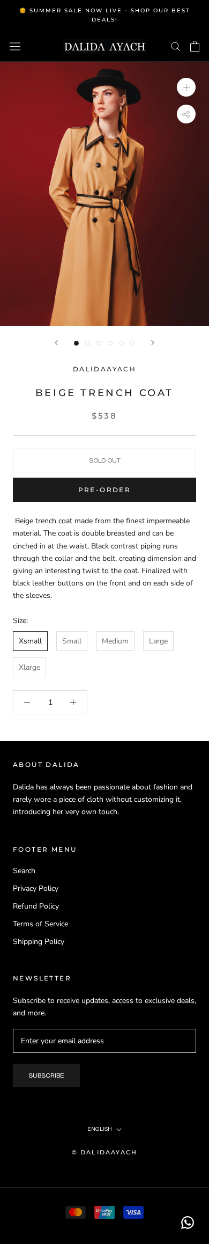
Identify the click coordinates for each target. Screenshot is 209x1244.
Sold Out (105, 460)
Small (71, 641)
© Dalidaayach (105, 1152)
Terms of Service (40, 924)
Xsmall (30, 641)
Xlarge (29, 667)
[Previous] (56, 342)
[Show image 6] (132, 343)
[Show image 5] (121, 343)
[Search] (176, 45)
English (99, 1129)
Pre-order (104, 490)
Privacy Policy (35, 888)
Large (158, 641)
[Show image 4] (110, 343)
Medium (115, 641)
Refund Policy (36, 906)
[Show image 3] (98, 343)
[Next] (152, 342)
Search (24, 871)
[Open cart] (194, 46)
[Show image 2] (87, 343)
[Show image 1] (76, 343)
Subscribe (46, 1075)
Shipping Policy (38, 941)
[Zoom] (186, 86)
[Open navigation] (15, 46)
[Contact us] (187, 1222)
